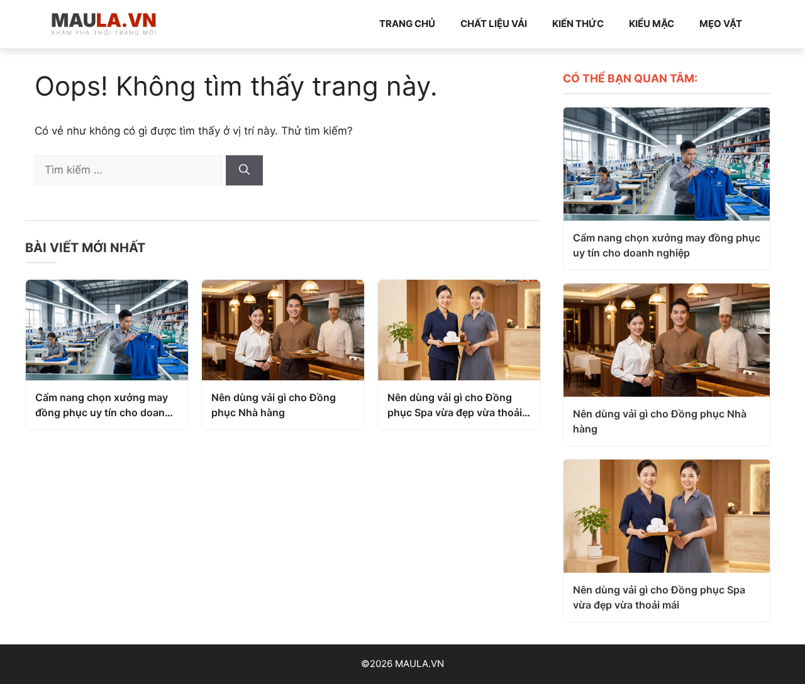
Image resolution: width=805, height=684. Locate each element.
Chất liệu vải (493, 24)
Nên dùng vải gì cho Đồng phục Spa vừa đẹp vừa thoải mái (454, 405)
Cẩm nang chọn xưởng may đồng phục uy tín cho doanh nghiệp (103, 405)
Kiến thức (578, 24)
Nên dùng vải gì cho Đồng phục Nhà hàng (273, 405)
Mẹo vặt (720, 24)
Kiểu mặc (651, 24)
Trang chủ (407, 24)
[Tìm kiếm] (244, 170)
